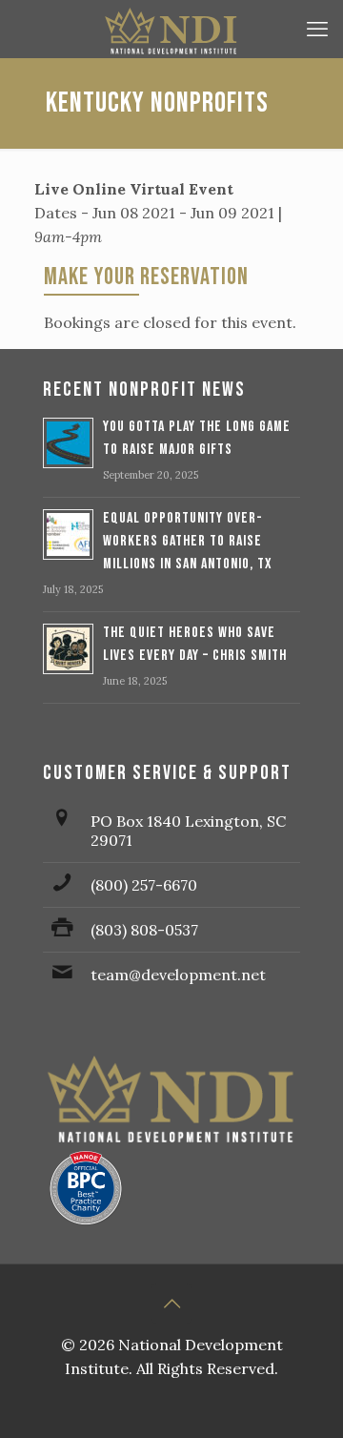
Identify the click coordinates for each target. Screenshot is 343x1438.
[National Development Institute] (171, 28)
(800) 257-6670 (144, 884)
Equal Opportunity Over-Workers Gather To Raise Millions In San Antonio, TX (187, 541)
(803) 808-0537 (144, 929)
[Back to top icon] (171, 1304)
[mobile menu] (317, 28)
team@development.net (178, 974)
